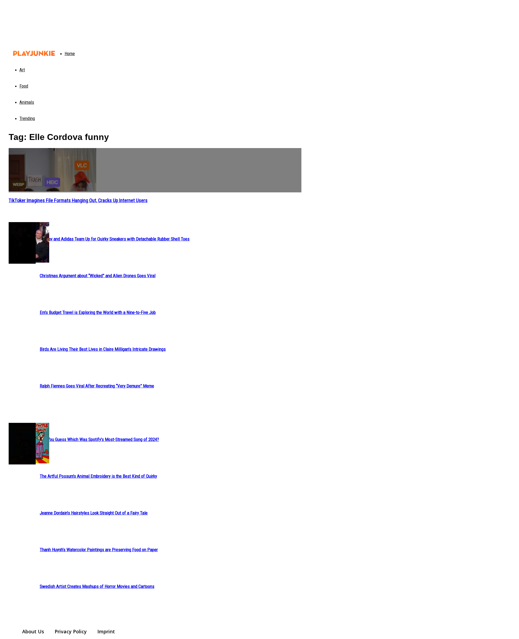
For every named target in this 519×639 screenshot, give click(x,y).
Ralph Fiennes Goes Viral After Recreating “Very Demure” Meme (97, 386)
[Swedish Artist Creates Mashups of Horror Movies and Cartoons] (22, 443)
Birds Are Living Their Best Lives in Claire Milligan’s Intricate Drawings (103, 349)
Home (70, 53)
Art (22, 69)
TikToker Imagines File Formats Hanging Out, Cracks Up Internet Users (78, 200)
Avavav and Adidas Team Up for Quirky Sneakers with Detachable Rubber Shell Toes (114, 239)
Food (23, 86)
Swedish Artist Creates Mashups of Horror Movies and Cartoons (97, 586)
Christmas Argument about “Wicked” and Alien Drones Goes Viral (97, 275)
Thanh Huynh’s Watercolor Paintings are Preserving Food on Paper (99, 549)
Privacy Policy (71, 631)
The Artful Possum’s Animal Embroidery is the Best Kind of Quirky (98, 476)
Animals (26, 102)
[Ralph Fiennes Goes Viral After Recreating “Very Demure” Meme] (22, 243)
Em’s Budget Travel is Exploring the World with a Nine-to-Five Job (98, 312)
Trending (27, 118)
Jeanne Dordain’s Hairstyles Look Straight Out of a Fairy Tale (94, 513)
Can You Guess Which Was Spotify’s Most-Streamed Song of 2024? (99, 439)
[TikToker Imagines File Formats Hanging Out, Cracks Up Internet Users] (155, 170)
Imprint (106, 631)
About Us (33, 631)
